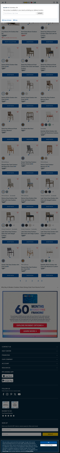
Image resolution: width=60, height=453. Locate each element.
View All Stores (7, 20)
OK (48, 442)
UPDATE (40, 13)
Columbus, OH (13, 7)
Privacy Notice (29, 451)
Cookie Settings (48, 445)
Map (16, 20)
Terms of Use (5, 451)
